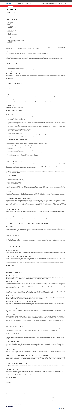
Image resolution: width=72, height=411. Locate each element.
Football (52, 392)
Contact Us (7, 392)
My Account (61, 3)
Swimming (52, 396)
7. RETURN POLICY (9, 25)
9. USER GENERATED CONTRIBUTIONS (12, 27)
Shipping (22, 392)
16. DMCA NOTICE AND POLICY (11, 32)
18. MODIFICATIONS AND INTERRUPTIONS (12, 34)
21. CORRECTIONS (10, 36)
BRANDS (27, 3)
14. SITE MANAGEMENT (10, 31)
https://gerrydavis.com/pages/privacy (25, 218)
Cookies (20, 404)
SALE (30, 3)
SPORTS (14, 3)
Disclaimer (23, 404)
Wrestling (52, 400)
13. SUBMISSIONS (9, 29)
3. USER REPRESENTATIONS (10, 22)
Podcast (7, 393)
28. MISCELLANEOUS (10, 42)
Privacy (18, 404)
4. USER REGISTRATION (10, 23)
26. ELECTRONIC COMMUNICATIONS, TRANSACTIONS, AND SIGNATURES (16, 40)
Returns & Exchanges (23, 393)
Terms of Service (15, 404)
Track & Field (52, 397)
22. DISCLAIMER (9, 37)
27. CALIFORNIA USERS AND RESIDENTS (12, 41)
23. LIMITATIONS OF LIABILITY (11, 38)
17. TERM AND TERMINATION (11, 33)
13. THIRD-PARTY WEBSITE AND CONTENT (12, 30)
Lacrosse (52, 393)
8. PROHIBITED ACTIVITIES (10, 26)
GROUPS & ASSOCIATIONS (20, 3)
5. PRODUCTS (9, 24)
